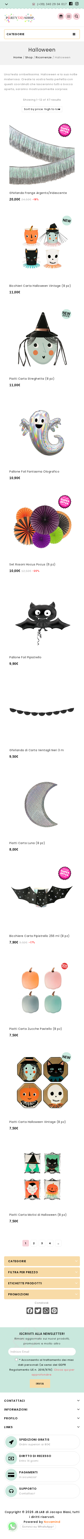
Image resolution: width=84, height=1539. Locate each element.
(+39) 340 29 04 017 (52, 4)
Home (17, 57)
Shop (29, 57)
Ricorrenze (44, 57)
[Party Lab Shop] (19, 18)
